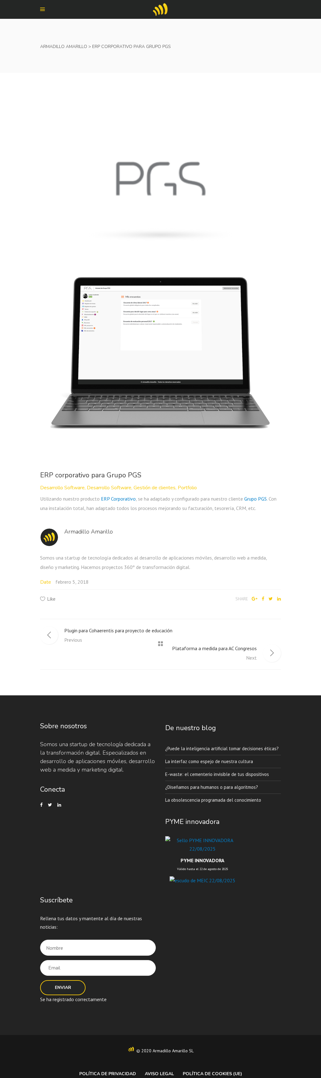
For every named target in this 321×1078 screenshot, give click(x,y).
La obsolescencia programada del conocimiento (213, 800)
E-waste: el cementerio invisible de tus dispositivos (217, 774)
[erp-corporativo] (160, 354)
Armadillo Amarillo (63, 47)
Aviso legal (159, 1074)
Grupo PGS (255, 499)
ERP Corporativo (118, 499)
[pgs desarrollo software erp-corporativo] (160, 178)
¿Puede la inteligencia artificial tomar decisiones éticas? (222, 748)
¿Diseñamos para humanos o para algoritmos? (211, 787)
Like (51, 599)
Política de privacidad (107, 1074)
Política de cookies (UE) (212, 1074)
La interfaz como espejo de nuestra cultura (209, 761)
